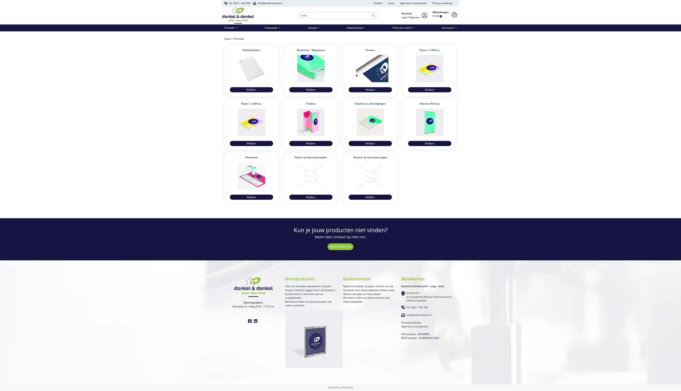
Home (227, 38)
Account (407, 13)
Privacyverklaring (410, 322)
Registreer (414, 17)
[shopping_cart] (454, 14)
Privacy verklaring (442, 3)
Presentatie (271, 27)
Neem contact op (340, 246)
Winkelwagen (441, 12)
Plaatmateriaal (354, 27)
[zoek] (373, 15)
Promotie (230, 27)
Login (404, 17)
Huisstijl (312, 27)
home (391, 3)
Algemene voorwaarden (413, 3)
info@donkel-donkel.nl (269, 3)
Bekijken (251, 89)
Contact (378, 3)
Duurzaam (448, 27)
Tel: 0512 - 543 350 (239, 3)
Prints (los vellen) (402, 27)
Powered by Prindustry (340, 387)
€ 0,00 (437, 16)
